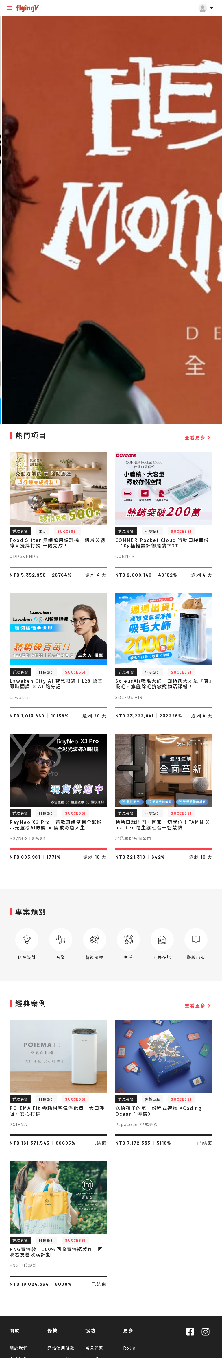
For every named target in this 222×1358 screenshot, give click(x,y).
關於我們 (19, 1348)
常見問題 (94, 1348)
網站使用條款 (61, 1348)
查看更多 (198, 437)
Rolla (129, 1348)
